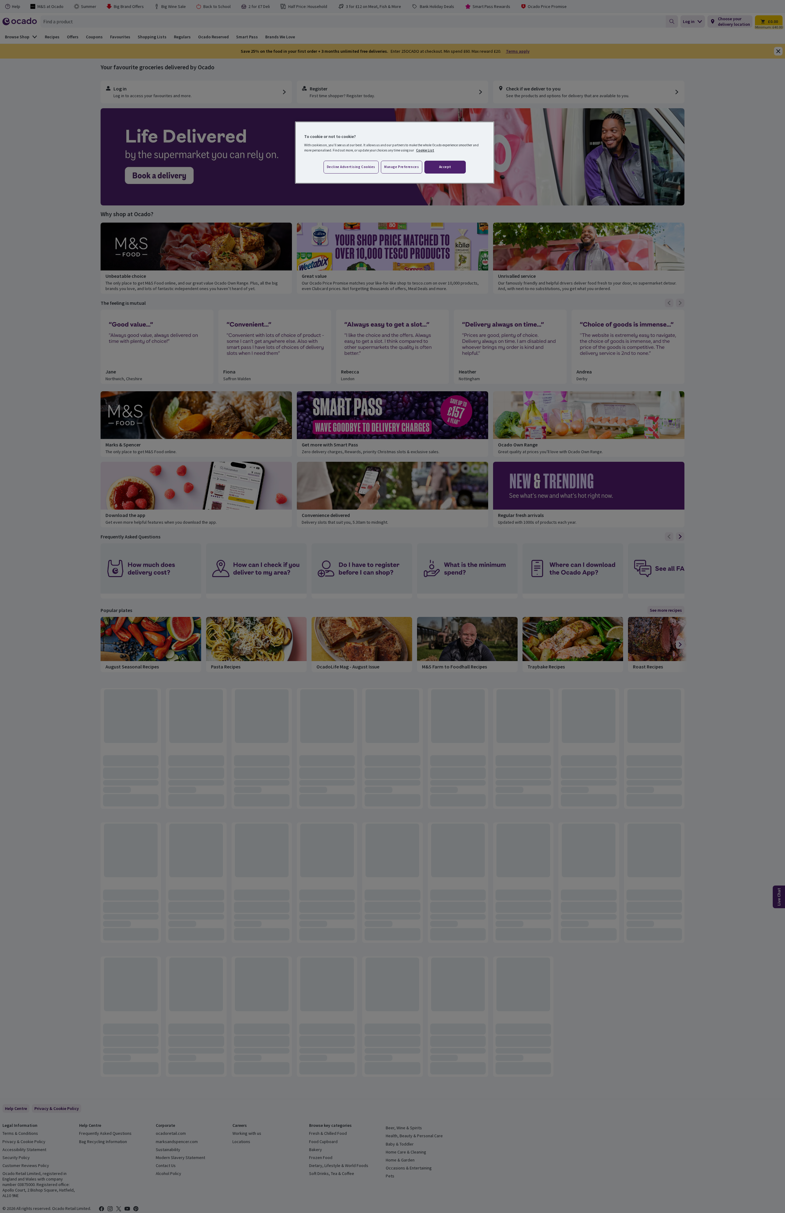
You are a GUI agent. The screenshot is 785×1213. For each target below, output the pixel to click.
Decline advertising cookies (351, 167)
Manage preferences (401, 167)
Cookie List (425, 150)
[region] (394, 152)
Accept (445, 167)
